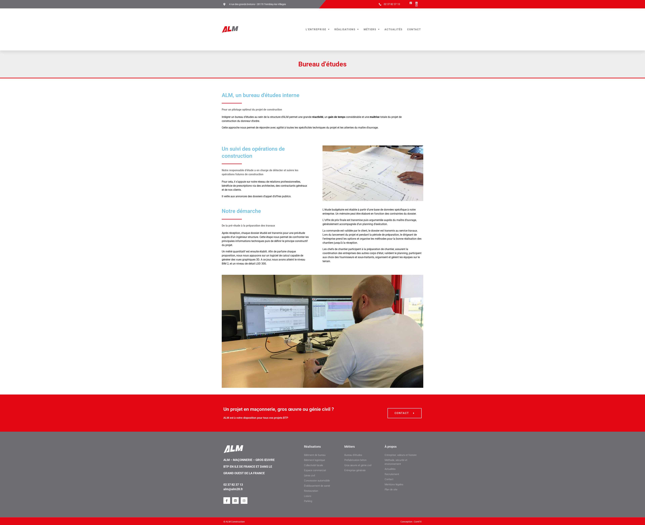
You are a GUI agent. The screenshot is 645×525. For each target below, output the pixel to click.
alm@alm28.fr (233, 489)
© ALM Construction (234, 521)
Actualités (393, 29)
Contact (414, 29)
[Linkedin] (235, 500)
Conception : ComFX (411, 521)
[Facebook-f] (226, 500)
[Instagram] (244, 500)
